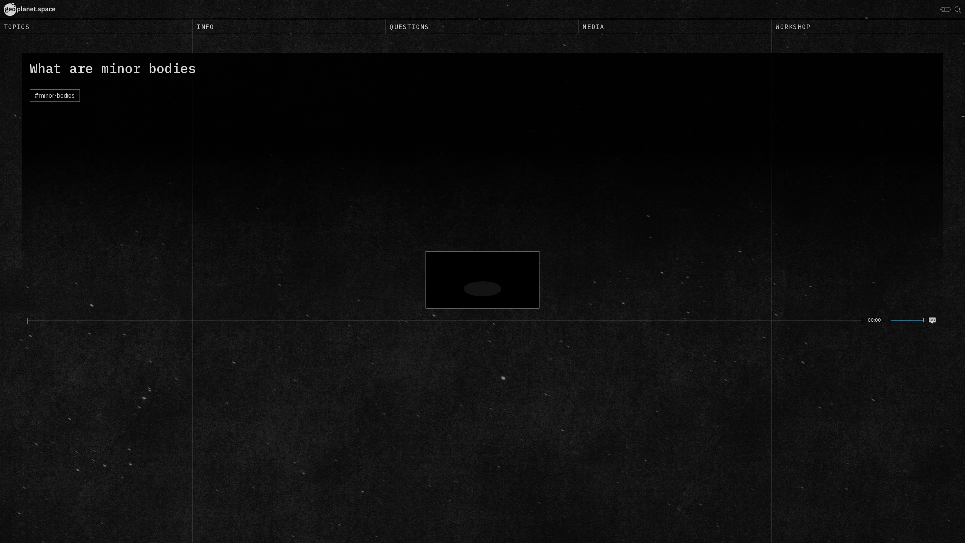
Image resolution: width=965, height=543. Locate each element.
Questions (409, 27)
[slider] (445, 321)
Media (594, 27)
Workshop (793, 27)
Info (205, 27)
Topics (17, 27)
